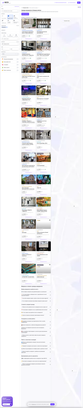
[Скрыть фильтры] (2, 6)
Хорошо (52, 404)
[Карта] (80, 7)
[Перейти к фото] (28, 27)
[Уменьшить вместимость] (15, 54)
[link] (7, 401)
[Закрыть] (11, 398)
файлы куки (34, 404)
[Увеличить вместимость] (17, 54)
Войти (79, 2)
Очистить (17, 25)
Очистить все (17, 6)
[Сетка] (78, 7)
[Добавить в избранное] (35, 20)
